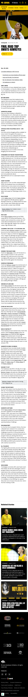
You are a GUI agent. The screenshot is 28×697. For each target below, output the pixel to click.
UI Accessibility (5, 693)
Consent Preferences (16, 682)
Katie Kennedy (10, 141)
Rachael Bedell (21, 312)
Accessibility (14, 693)
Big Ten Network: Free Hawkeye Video (13, 80)
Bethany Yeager (14, 230)
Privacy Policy (4, 682)
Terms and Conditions (7, 685)
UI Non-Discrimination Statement (10, 690)
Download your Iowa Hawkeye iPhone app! (14, 75)
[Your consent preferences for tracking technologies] (2, 694)
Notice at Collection (19, 688)
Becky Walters (21, 198)
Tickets (21, 8)
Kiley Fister (21, 272)
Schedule (11, 8)
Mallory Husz (8, 198)
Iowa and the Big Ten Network (11, 77)
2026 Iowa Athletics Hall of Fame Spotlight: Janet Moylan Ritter (13, 605)
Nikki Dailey (10, 253)
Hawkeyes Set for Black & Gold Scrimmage (12, 566)
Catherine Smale (13, 273)
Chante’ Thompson (12, 313)
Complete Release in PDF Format (10, 71)
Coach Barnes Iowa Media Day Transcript (12, 531)
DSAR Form (18, 685)
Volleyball (4, 43)
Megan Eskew (4, 334)
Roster (16, 8)
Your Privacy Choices (7, 688)
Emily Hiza (21, 234)
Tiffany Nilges (19, 362)
